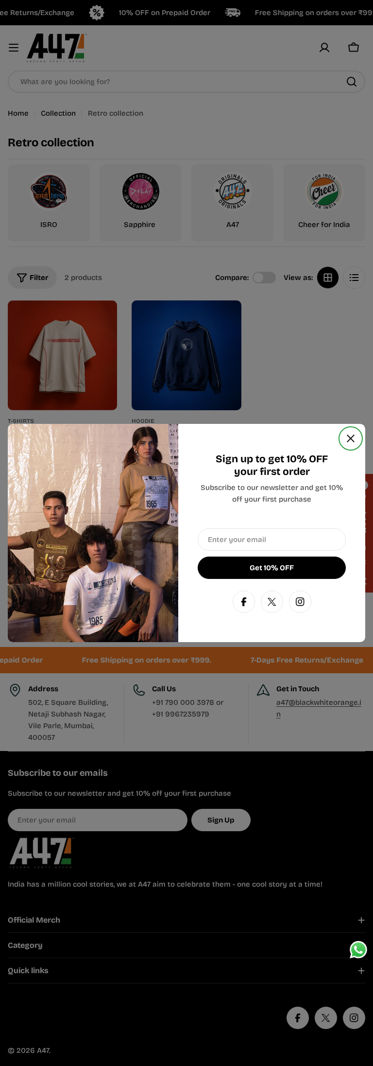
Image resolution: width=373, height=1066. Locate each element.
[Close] (350, 438)
